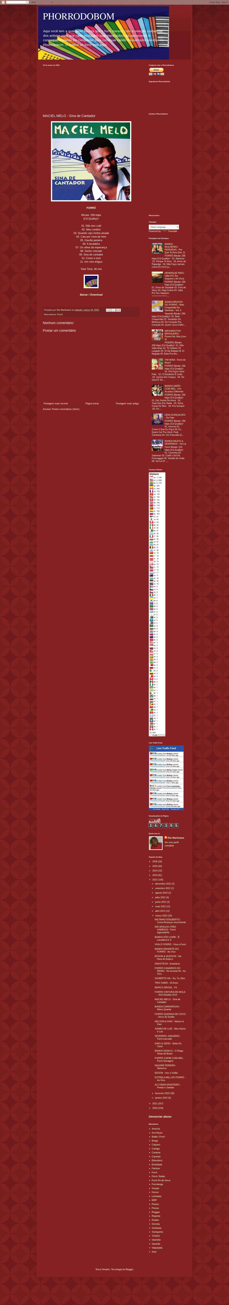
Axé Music (157, 1132)
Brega (155, 1140)
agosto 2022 (161, 892)
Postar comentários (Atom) (65, 409)
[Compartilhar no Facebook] (116, 310)
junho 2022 (161, 902)
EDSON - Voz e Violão (166, 1073)
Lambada (156, 1196)
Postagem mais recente (56, 403)
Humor (155, 1192)
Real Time (165, 809)
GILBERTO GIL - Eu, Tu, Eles (170, 978)
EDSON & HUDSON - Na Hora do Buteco (168, 957)
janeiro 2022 (161, 1097)
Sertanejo (156, 1228)
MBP (154, 1200)
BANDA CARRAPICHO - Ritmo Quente (167, 1008)
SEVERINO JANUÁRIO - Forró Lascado (168, 1037)
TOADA (156, 1236)
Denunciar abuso (160, 1116)
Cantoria (156, 1152)
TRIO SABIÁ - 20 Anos (166, 982)
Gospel (155, 1188)
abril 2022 (160, 911)
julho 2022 (160, 897)
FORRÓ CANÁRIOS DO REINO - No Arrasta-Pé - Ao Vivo (170, 971)
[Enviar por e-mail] (107, 310)
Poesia (155, 1208)
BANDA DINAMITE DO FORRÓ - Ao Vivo (167, 950)
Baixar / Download (91, 294)
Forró (60, 314)
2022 (155, 879)
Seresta (156, 1224)
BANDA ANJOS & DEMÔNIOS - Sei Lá (175, 442)
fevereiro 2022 (162, 1093)
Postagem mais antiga (127, 403)
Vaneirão (156, 1239)
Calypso (156, 1144)
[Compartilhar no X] (113, 310)
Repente (156, 1216)
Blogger (129, 1269)
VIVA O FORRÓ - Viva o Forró (170, 944)
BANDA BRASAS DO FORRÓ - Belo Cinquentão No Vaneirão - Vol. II (174, 306)
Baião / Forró (158, 1136)
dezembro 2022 (163, 883)
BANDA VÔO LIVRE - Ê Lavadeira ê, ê (167, 938)
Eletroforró (157, 1160)
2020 (155, 1108)
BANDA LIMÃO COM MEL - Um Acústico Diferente (174, 389)
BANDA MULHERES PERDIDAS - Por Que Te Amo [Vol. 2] (175, 248)
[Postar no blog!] (110, 310)
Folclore (156, 1168)
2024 (155, 870)
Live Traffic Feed (166, 748)
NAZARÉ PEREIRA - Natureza (165, 1066)
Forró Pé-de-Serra (161, 1180)
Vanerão (156, 1243)
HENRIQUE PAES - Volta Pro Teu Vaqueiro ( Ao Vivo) (175, 276)
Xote (154, 1251)
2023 (155, 875)
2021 (155, 1103)
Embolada (157, 1164)
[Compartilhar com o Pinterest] (119, 310)
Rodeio (155, 1220)
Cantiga (156, 1148)
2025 (155, 866)
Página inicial (92, 403)
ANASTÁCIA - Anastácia (167, 963)
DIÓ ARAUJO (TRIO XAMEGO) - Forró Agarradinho (165, 929)
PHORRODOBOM (78, 16)
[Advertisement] (91, 89)
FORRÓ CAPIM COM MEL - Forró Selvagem (169, 1059)
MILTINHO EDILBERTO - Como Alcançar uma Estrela (170, 921)
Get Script (156, 809)
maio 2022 (160, 906)
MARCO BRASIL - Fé (166, 987)
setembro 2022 (163, 888)
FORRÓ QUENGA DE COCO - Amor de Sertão (170, 1015)
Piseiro (155, 1204)
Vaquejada (157, 1247)
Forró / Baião (158, 1176)
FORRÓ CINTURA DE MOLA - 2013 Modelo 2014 (170, 993)
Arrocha (156, 1128)
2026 (155, 861)
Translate (172, 231)
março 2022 (161, 915)
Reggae (156, 1212)
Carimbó (156, 1156)
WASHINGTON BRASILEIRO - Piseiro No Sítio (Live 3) (175, 335)
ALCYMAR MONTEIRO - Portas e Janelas (168, 1086)
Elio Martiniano (176, 837)
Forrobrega (157, 1184)
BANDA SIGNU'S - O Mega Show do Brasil (169, 1052)
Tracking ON (175, 809)
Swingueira (157, 1231)
